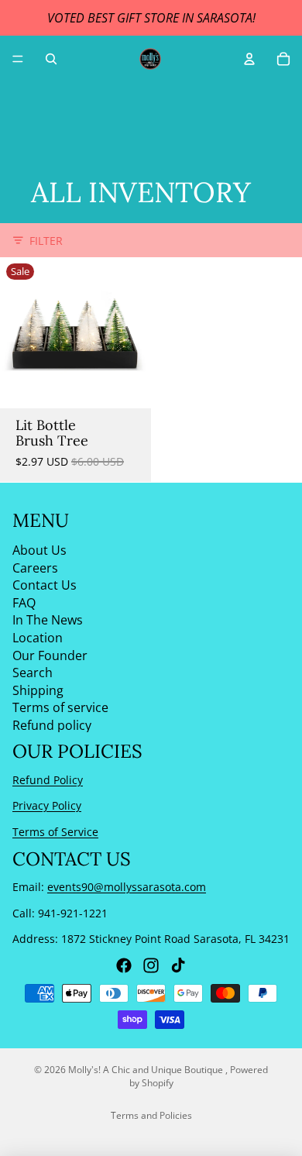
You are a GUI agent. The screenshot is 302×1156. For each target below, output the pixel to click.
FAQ (24, 602)
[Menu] (18, 59)
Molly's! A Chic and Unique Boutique (146, 1069)
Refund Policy (47, 779)
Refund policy (51, 725)
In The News (47, 620)
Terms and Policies (151, 1115)
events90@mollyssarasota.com (126, 886)
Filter (46, 240)
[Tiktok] (178, 965)
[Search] (51, 59)
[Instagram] (151, 965)
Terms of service (60, 708)
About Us (39, 550)
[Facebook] (124, 965)
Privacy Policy (46, 806)
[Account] (249, 59)
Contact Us (44, 585)
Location (37, 637)
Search (32, 673)
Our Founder (50, 655)
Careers (35, 567)
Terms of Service (55, 831)
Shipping (37, 690)
